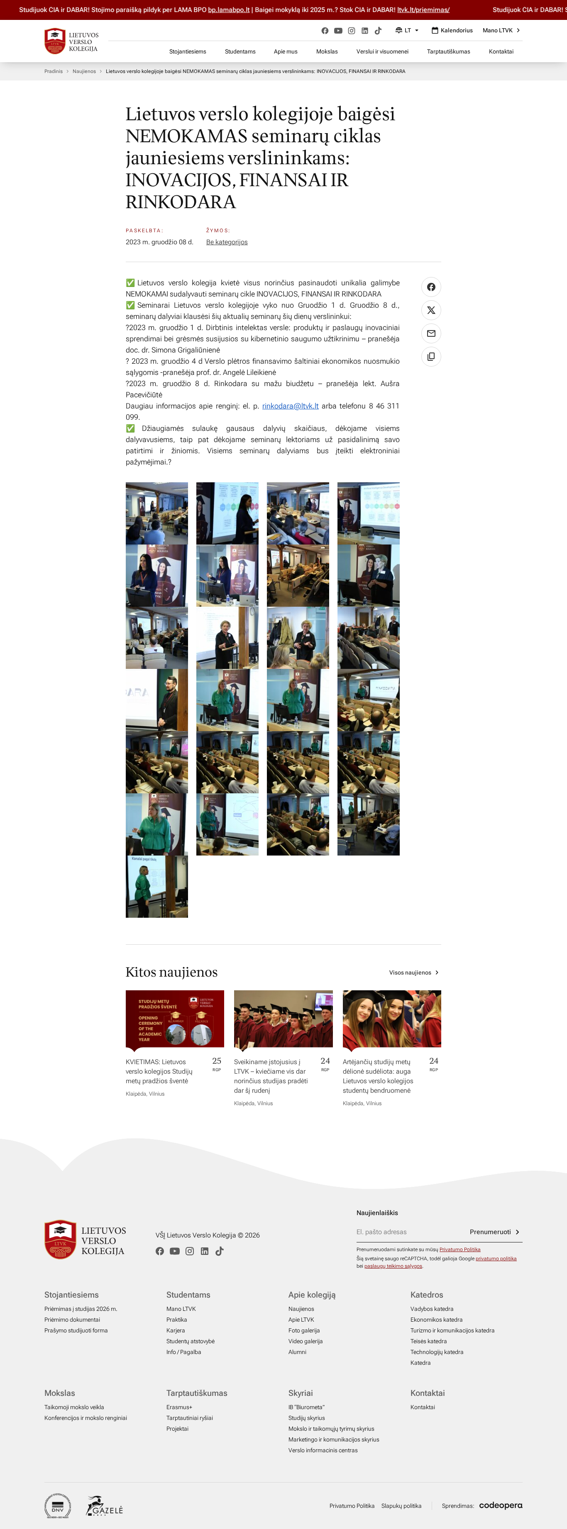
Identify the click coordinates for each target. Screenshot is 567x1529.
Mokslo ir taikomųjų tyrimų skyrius (331, 1428)
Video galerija (305, 1341)
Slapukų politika (401, 1505)
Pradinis (53, 71)
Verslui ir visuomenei (382, 51)
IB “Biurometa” (306, 1407)
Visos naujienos (410, 972)
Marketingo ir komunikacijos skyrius (333, 1439)
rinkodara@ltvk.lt (290, 405)
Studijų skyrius (306, 1418)
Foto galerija (304, 1330)
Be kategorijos (227, 242)
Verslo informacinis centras (323, 1450)
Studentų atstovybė (190, 1341)
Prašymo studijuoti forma (76, 1330)
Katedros (427, 1295)
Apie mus (286, 51)
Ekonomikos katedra (437, 1319)
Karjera (175, 1330)
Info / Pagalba (183, 1352)
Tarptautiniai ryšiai (189, 1418)
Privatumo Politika (460, 1249)
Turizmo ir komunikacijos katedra (453, 1330)
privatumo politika (496, 1259)
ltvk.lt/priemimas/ (412, 10)
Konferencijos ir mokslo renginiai (85, 1418)
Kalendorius (457, 30)
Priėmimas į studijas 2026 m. (80, 1308)
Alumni (297, 1352)
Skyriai (300, 1393)
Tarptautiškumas (448, 51)
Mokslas (327, 51)
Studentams (240, 51)
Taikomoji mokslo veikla (74, 1407)
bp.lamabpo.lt (218, 10)
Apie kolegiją (312, 1295)
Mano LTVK (498, 30)
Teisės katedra (429, 1341)
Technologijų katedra (437, 1352)
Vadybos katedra (432, 1308)
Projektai (177, 1428)
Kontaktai (501, 51)
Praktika (176, 1319)
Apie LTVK (301, 1319)
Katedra (421, 1362)
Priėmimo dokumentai (72, 1319)
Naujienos (84, 71)
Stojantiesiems (187, 51)
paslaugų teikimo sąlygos (393, 1266)
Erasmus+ (179, 1407)
